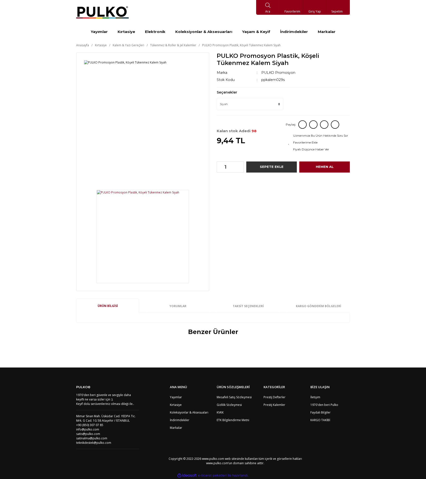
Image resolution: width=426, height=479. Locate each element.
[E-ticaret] (212, 475)
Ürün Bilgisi (108, 306)
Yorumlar (177, 306)
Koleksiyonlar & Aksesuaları (189, 412)
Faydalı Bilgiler (320, 412)
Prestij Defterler (274, 397)
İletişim (315, 397)
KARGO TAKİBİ (320, 420)
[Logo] (102, 12)
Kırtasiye (176, 405)
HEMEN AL (325, 167)
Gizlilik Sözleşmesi (229, 405)
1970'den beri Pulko (324, 405)
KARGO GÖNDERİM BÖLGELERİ (318, 306)
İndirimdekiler (179, 420)
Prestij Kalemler (274, 405)
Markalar (176, 428)
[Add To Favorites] (318, 142)
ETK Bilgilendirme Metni (233, 420)
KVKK (220, 412)
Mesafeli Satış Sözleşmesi (234, 397)
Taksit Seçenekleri (248, 306)
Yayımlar (176, 397)
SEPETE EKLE (272, 167)
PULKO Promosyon (278, 72)
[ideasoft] (187, 475)
